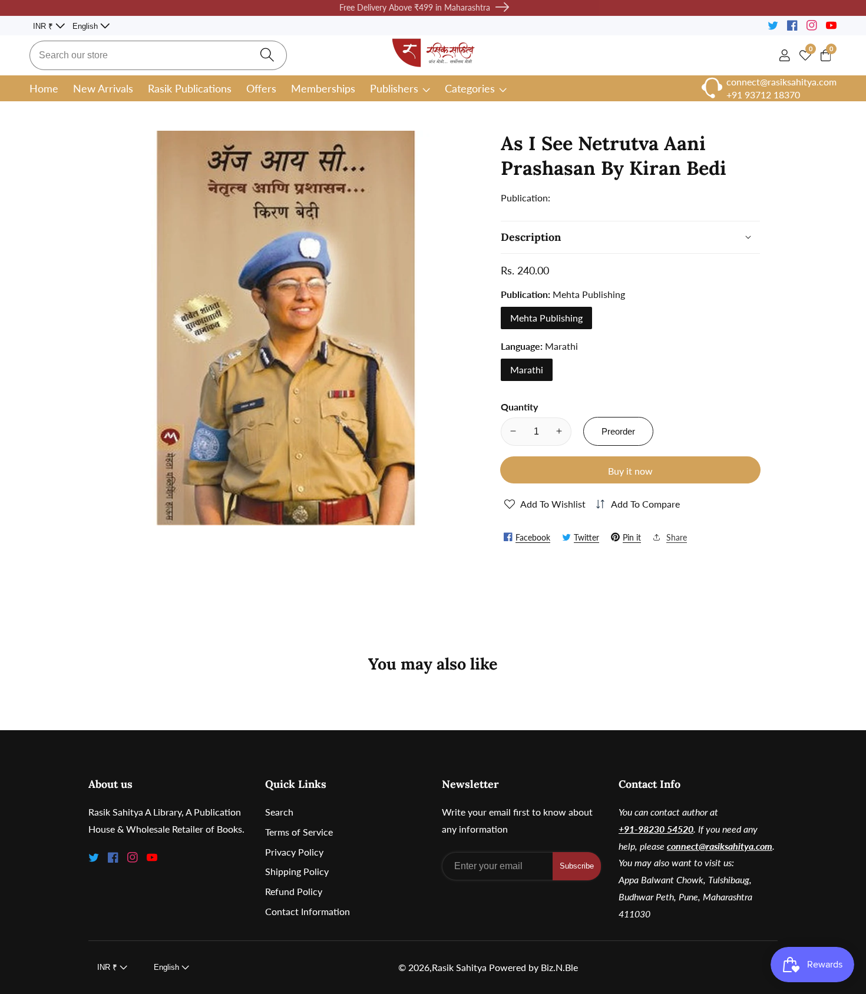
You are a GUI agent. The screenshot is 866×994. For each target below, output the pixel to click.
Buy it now (630, 470)
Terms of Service (299, 831)
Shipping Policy (297, 871)
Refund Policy (293, 891)
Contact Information (307, 911)
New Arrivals (103, 88)
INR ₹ (44, 26)
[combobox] (158, 55)
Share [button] (676, 537)
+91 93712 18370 (763, 94)
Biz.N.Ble (559, 967)
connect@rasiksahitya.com (719, 845)
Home (43, 88)
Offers (261, 88)
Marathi (526, 369)
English (86, 26)
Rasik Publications (190, 88)
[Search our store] (267, 55)
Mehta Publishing (546, 317)
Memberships (323, 88)
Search (279, 811)
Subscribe (577, 866)
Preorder (618, 431)
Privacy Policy (294, 851)
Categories (470, 88)
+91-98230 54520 (656, 828)
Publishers (394, 88)
